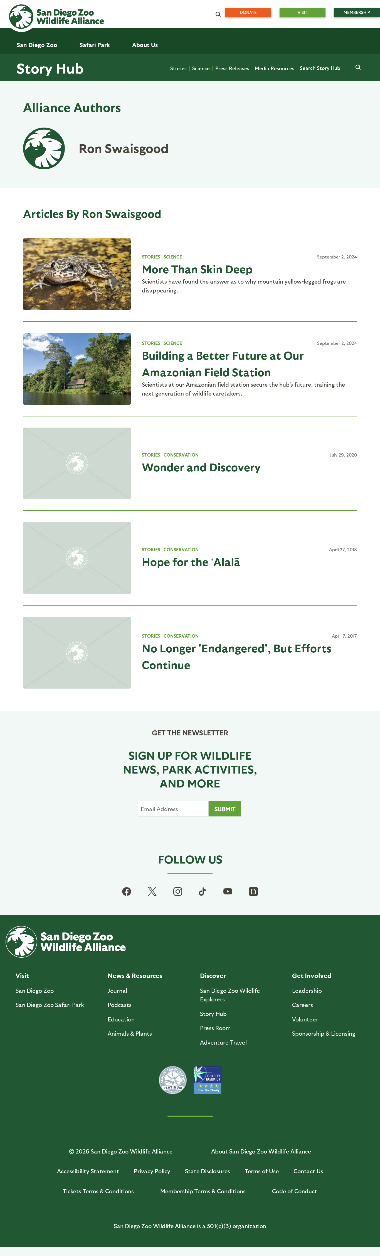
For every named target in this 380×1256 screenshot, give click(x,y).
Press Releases (232, 68)
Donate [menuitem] (248, 12)
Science (201, 68)
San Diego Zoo (35, 990)
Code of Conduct (294, 1190)
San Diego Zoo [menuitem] (37, 44)
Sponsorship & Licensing (323, 1033)
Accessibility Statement (88, 1170)
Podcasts (120, 1004)
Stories (178, 68)
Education (121, 1019)
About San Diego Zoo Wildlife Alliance (261, 1151)
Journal (117, 990)
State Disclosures (207, 1170)
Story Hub (50, 67)
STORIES (151, 256)
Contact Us (308, 1170)
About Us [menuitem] (145, 44)
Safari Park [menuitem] (95, 44)
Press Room (215, 1027)
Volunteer (305, 1019)
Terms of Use (262, 1170)
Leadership (307, 990)
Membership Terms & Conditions (203, 1190)
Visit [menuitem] (302, 12)
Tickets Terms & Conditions (98, 1190)
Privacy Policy (152, 1170)
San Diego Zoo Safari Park (50, 1004)
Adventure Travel (223, 1042)
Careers (302, 1004)
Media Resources (274, 68)
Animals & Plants (130, 1033)
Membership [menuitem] (357, 12)
